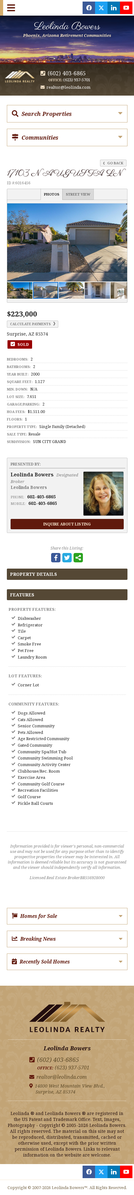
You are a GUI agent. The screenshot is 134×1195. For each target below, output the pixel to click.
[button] (122, 209)
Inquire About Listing (67, 523)
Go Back (114, 163)
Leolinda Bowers (67, 28)
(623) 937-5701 (76, 79)
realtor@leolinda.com (68, 87)
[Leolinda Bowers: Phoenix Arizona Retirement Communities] (67, 1018)
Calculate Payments (31, 324)
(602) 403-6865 (67, 73)
